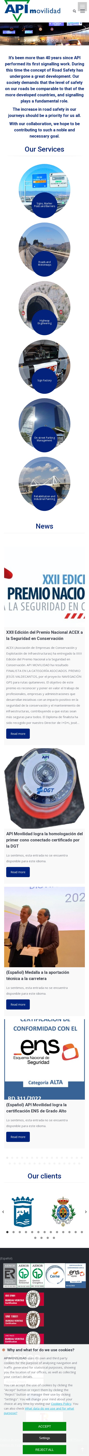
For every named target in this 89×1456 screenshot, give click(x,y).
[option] (24, 1211)
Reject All (44, 1449)
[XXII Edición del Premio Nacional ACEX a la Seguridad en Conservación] (44, 587)
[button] (3, 1212)
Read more (18, 734)
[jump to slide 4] (43, 40)
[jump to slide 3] (38, 40)
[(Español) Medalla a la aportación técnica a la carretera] (44, 927)
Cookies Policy (61, 1404)
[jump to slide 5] (48, 40)
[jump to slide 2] (34, 40)
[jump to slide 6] (52, 40)
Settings (44, 1438)
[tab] (7, 1231)
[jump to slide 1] (29, 40)
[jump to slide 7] (57, 40)
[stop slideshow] (61, 40)
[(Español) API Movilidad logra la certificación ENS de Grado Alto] (44, 1059)
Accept (44, 1426)
